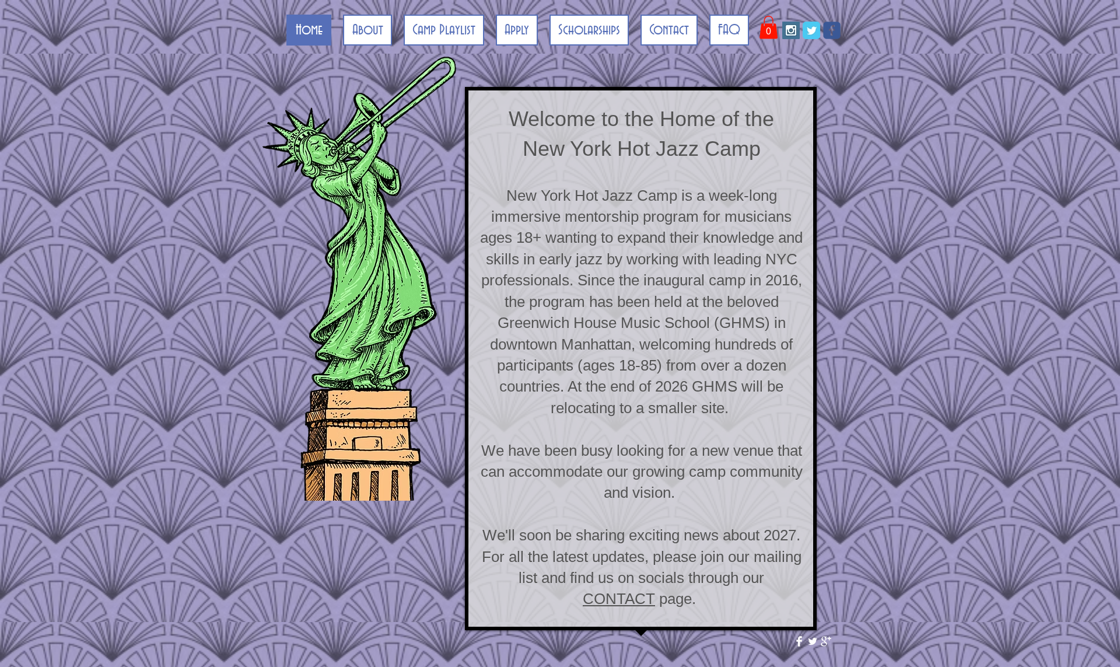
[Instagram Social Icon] (791, 30)
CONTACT (619, 598)
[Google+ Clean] (826, 641)
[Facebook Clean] (799, 641)
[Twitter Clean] (812, 641)
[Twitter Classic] (811, 30)
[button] (768, 27)
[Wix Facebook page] (832, 30)
